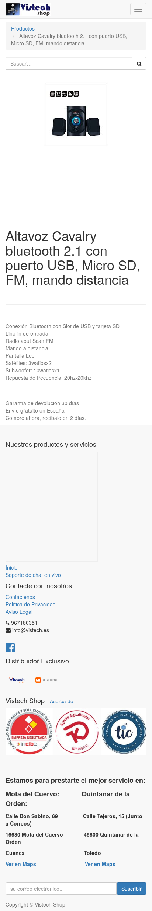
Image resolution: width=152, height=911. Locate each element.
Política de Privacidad (31, 604)
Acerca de (61, 701)
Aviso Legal (19, 611)
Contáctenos (20, 596)
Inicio (12, 567)
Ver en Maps (21, 864)
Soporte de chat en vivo (33, 574)
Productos (23, 28)
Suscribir (131, 888)
